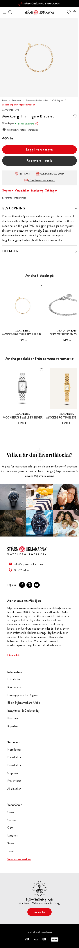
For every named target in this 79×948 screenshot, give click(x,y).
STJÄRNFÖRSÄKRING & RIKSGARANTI (41, 3)
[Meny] (4, 12)
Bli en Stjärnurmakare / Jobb (23, 703)
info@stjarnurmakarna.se (28, 564)
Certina (11, 820)
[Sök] (10, 12)
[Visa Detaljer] (76, 251)
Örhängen (57, 100)
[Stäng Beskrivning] (76, 208)
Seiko (10, 843)
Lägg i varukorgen (39, 149)
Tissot (10, 851)
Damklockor (14, 757)
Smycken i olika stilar (37, 100)
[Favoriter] (69, 12)
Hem (4, 100)
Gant (10, 828)
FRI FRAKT (24, 173)
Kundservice (14, 687)
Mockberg (37, 190)
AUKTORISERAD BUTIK (52, 173)
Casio (10, 812)
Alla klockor (14, 789)
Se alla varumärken (19, 859)
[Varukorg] (74, 12)
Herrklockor (14, 750)
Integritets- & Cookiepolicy (23, 711)
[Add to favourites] (75, 116)
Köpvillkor (13, 726)
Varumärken (22, 190)
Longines (12, 835)
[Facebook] (22, 585)
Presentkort (14, 781)
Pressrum (12, 718)
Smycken (16, 100)
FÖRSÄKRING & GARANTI (41, 180)
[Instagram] (29, 585)
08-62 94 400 (23, 570)
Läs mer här (13, 655)
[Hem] (39, 12)
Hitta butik (13, 679)
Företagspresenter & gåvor (22, 695)
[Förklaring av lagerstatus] (37, 123)
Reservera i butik (39, 160)
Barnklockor (14, 765)
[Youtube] (37, 585)
